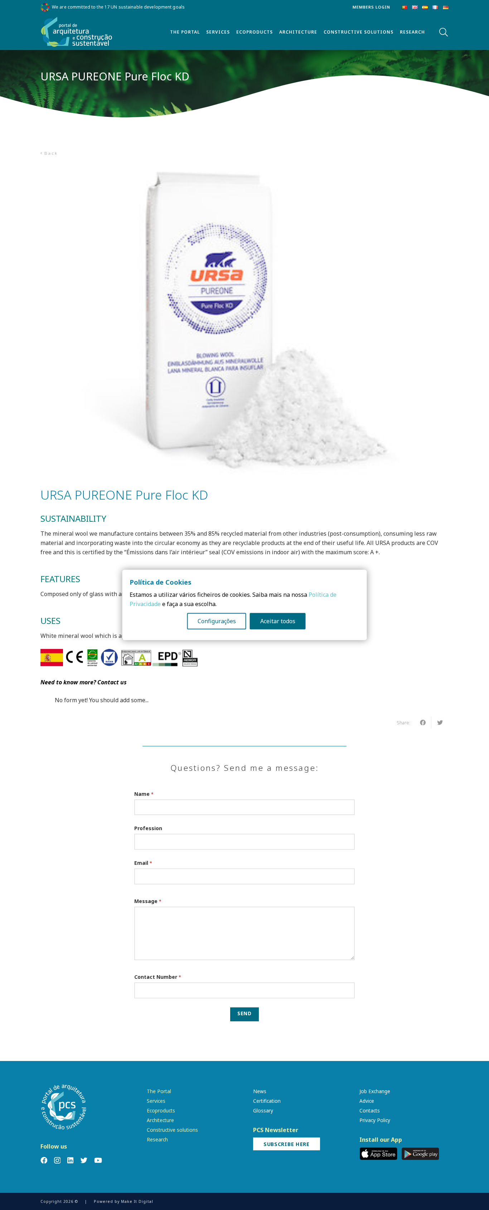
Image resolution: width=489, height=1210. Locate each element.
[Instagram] (57, 1160)
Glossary (263, 1110)
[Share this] (422, 722)
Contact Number (157, 976)
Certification (267, 1100)
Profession (148, 828)
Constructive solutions (172, 1129)
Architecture (160, 1120)
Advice (366, 1100)
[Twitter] (84, 1160)
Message (147, 901)
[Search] (443, 32)
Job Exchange (374, 1091)
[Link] (76, 32)
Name (144, 793)
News (259, 1091)
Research (157, 1139)
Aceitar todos (277, 621)
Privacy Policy (374, 1120)
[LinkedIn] (70, 1160)
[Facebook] (43, 1160)
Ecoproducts (161, 1110)
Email (143, 862)
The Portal (159, 1091)
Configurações (217, 621)
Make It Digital (137, 1201)
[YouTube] (98, 1160)
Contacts (369, 1110)
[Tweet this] (440, 722)
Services (156, 1100)
